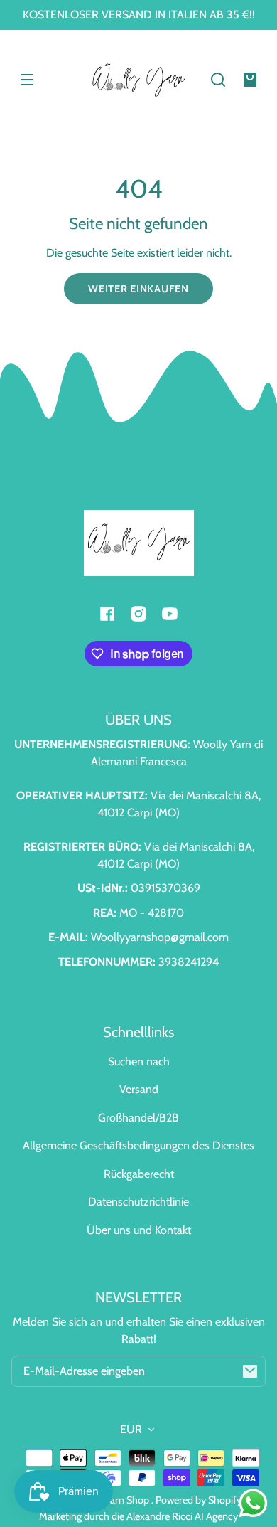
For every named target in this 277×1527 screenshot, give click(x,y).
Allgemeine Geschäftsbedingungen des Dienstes (138, 1145)
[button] (218, 79)
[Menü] (27, 79)
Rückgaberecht (139, 1174)
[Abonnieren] (250, 1371)
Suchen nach (139, 1061)
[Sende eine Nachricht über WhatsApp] (253, 1503)
